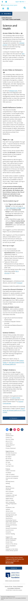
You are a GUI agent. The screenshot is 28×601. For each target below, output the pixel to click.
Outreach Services (11, 513)
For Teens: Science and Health (11, 19)
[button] (2, 1)
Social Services (10, 530)
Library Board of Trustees (10, 445)
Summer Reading (10, 534)
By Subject (8, 456)
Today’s (9, 370)
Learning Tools (10, 466)
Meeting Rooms (10, 481)
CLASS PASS (9, 493)
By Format (8, 458)
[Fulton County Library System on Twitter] (11, 429)
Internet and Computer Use (12, 478)
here (23, 54)
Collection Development (12, 476)
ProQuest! (19, 283)
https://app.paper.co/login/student (16, 208)
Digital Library (9, 460)
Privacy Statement (11, 448)
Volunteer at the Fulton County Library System (12, 549)
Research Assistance (11, 528)
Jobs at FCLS (9, 441)
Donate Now (9, 542)
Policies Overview (10, 470)
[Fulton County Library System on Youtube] (18, 429)
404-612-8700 (9, 563)
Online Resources (7, 17)
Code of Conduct (10, 474)
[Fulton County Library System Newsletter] (22, 429)
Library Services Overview (10, 488)
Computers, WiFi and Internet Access (11, 495)
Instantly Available (10, 455)
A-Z (13, 418)
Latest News (9, 443)
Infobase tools (13, 91)
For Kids (8, 462)
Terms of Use (8, 586)
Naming (8, 483)
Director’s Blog (10, 439)
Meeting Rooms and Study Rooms (11, 515)
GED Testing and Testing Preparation (11, 502)
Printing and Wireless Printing (11, 525)
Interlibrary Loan (10, 507)
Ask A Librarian (10, 491)
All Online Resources (11, 453)
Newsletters (9, 518)
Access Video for (11, 33)
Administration (9, 435)
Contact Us (9, 437)
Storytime (8, 532)
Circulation (8, 472)
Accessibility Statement (14, 588)
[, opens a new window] (12, 578)
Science (8, 333)
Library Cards (9, 511)
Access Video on (12, 70)
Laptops (8, 509)
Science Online (16, 398)
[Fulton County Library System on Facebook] (7, 429)
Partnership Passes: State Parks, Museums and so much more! (12, 521)
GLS (7, 505)
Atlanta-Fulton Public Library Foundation (11, 539)
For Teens (8, 464)
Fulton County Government (12, 580)
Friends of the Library (11, 544)
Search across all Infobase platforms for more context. (14, 410)
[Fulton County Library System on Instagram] (14, 429)
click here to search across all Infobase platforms (13, 363)
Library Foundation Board (11, 546)
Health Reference (12, 107)
